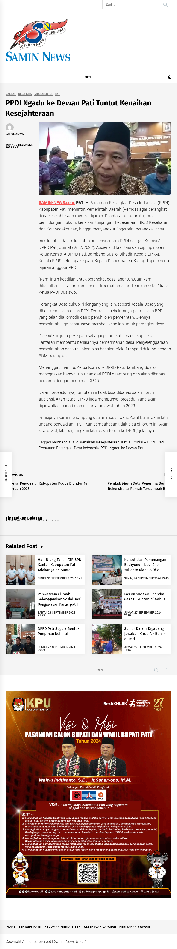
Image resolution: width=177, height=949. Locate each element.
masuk (27, 520)
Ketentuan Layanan (100, 926)
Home (11, 926)
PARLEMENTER (43, 94)
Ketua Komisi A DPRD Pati (142, 442)
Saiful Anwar (15, 134)
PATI (57, 94)
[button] (169, 78)
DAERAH (11, 94)
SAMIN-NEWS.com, (57, 202)
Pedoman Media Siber (63, 926)
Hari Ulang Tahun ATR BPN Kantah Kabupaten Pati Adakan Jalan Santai (59, 564)
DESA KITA (25, 94)
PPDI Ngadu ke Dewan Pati (122, 448)
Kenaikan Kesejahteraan (99, 442)
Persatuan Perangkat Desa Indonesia (69, 448)
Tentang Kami (30, 926)
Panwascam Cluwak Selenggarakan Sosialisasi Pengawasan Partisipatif (59, 599)
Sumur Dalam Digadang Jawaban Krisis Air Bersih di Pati (145, 633)
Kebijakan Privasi (134, 926)
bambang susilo (65, 442)
